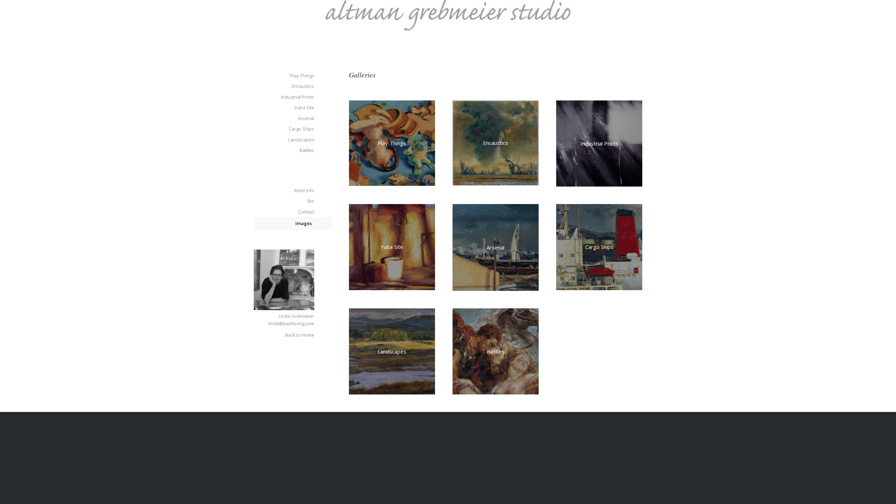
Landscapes (301, 139)
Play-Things (302, 75)
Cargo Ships (301, 129)
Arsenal (306, 118)
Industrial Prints (297, 97)
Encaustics (303, 86)
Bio (311, 201)
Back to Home (299, 335)
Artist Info (304, 190)
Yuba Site (304, 107)
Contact (306, 212)
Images (303, 223)
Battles (307, 150)
